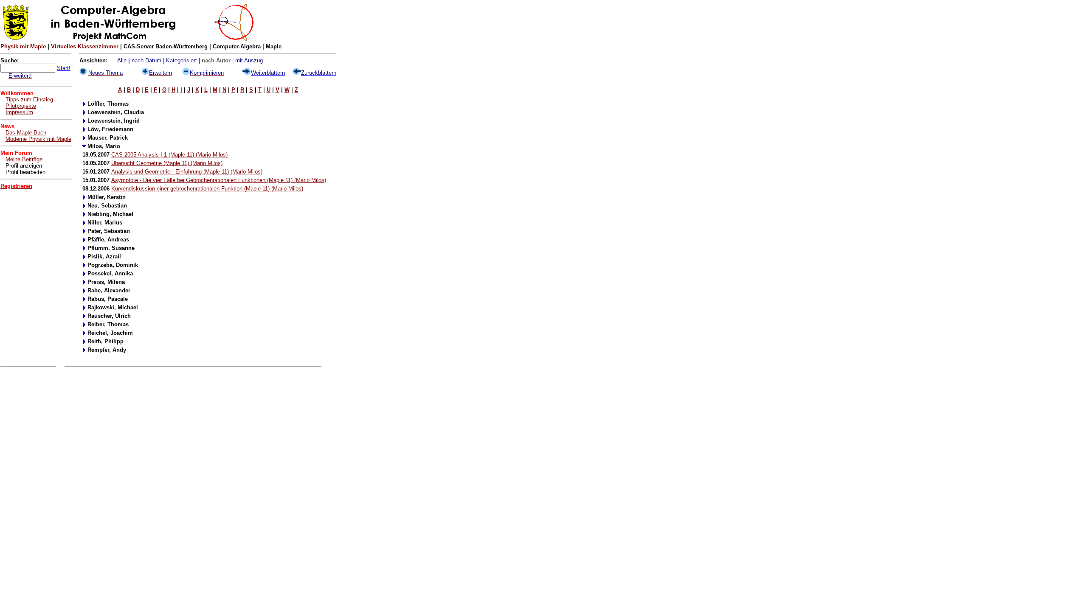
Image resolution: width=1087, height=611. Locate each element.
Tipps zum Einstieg (29, 99)
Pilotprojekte (21, 106)
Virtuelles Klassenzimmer (84, 46)
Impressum (19, 112)
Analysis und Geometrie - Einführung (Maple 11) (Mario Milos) (186, 171)
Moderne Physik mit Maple (38, 139)
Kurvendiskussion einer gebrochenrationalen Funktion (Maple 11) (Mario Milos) (207, 188)
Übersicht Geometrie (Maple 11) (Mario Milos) (166, 163)
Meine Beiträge (24, 159)
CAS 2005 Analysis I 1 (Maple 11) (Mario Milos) (169, 154)
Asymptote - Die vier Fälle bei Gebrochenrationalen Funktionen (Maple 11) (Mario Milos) (218, 180)
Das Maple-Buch (26, 132)
